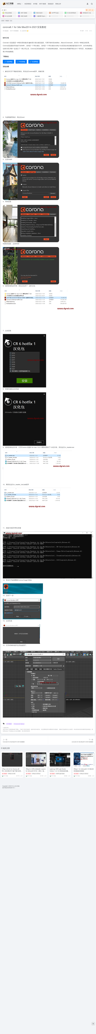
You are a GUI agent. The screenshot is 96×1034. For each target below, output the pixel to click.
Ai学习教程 (42, 4)
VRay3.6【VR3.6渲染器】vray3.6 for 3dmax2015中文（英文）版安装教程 (35, 771)
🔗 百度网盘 (34, 62)
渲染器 (7, 20)
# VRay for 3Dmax (36, 773)
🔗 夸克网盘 (21, 62)
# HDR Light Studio (60, 773)
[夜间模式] (93, 1024)
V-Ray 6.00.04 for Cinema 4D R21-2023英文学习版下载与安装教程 (12, 771)
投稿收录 (51, 4)
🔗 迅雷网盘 (8, 62)
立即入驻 (90, 10)
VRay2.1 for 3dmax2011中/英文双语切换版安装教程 (84, 770)
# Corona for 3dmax (19, 724)
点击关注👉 (25, 31)
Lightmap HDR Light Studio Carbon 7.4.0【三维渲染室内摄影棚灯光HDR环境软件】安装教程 (59, 771)
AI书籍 (35, 4)
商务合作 (58, 4)
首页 (3, 20)
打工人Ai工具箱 (15, 786)
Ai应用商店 (27, 4)
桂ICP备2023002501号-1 (8, 787)
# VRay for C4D (11, 773)
